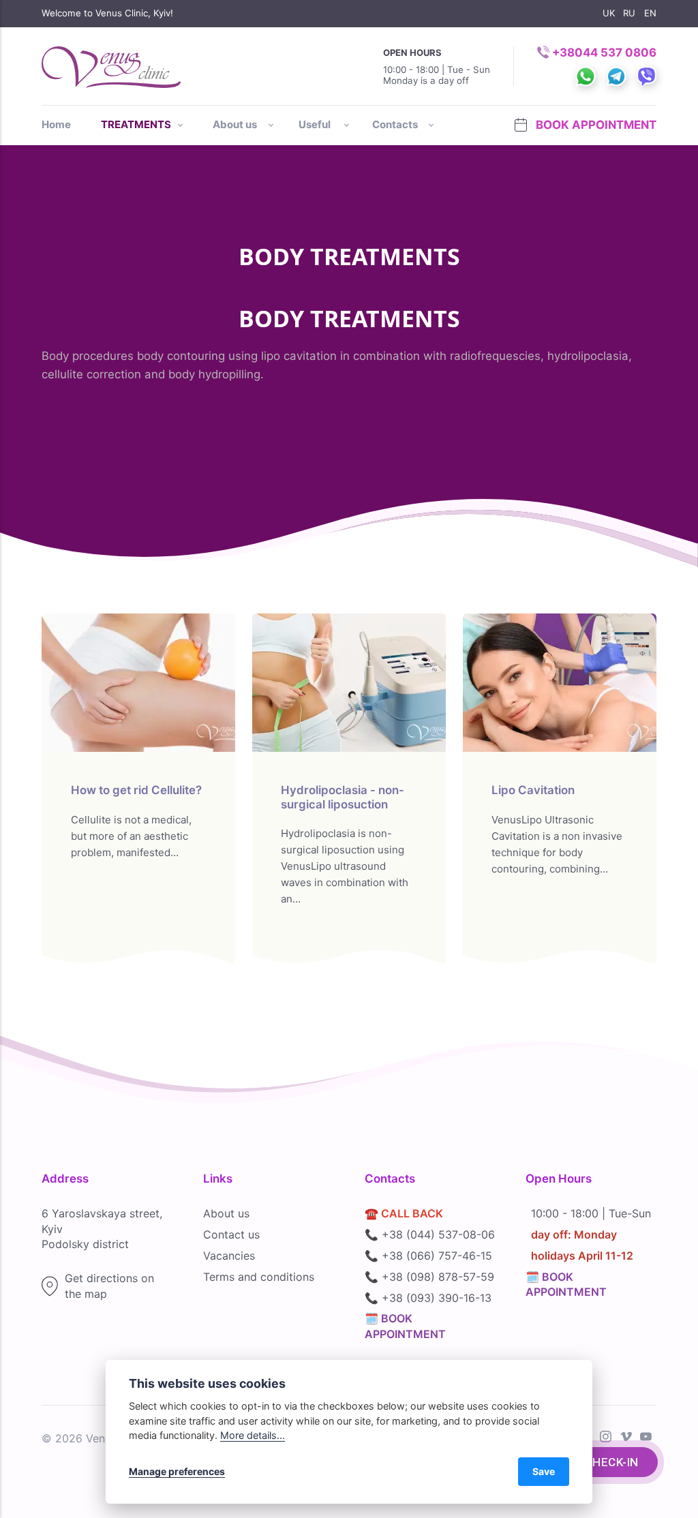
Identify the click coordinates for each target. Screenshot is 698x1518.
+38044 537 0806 (604, 52)
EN (650, 12)
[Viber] (641, 64)
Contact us (231, 1234)
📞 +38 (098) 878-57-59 (429, 1277)
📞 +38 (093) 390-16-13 (428, 1298)
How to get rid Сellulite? (136, 790)
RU (629, 12)
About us (226, 1213)
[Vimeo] (626, 1438)
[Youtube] (646, 1438)
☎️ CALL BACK (404, 1213)
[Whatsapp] (580, 64)
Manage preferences (177, 1471)
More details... (252, 1435)
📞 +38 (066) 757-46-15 (428, 1255)
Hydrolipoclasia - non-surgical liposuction (342, 796)
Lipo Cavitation (533, 790)
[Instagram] (606, 1438)
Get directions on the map (109, 1285)
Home (56, 124)
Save (543, 1471)
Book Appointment (594, 125)
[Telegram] (611, 64)
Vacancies (229, 1255)
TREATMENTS (136, 124)
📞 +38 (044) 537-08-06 (430, 1234)
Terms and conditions (258, 1277)
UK (609, 12)
